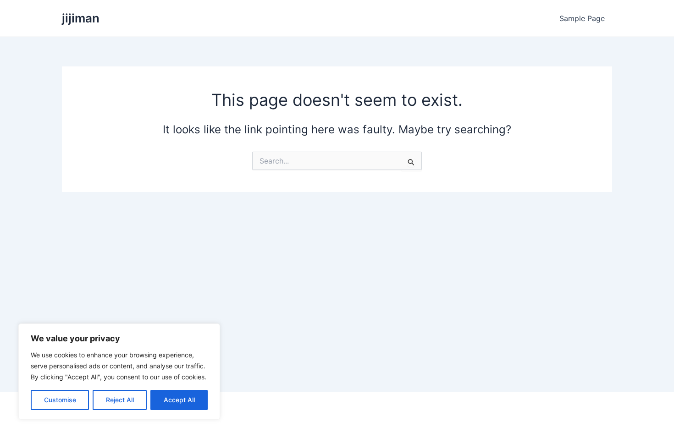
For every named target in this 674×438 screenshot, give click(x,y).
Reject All (120, 400)
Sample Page (582, 18)
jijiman (80, 18)
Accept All (179, 400)
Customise (60, 400)
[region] (119, 371)
